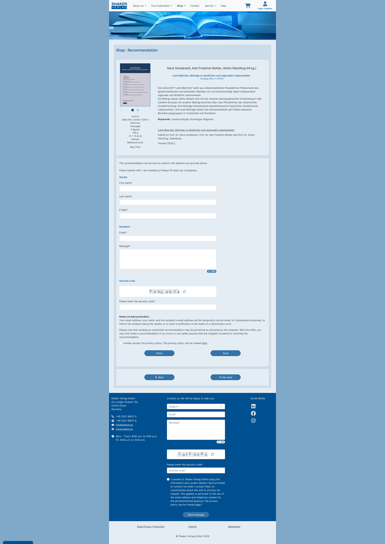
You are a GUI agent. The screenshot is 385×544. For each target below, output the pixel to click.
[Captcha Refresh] (184, 291)
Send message (196, 514)
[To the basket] (248, 5)
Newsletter (234, 526)
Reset (159, 353)
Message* (125, 246)
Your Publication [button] (160, 5)
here (204, 343)
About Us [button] (138, 5)
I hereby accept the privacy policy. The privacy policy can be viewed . (165, 343)
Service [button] (209, 5)
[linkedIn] (253, 406)
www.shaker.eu (124, 429)
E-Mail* (123, 209)
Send (225, 353)
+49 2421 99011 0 (126, 416)
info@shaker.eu (124, 424)
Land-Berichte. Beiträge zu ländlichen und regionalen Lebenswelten (196, 130)
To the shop (225, 377)
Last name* (125, 196)
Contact (195, 5)
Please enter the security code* (137, 301)
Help (224, 5)
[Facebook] (253, 413)
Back (161, 377)
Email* (123, 232)
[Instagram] (253, 420)
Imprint (193, 526)
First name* (125, 182)
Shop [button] (182, 5)
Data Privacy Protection (150, 526)
